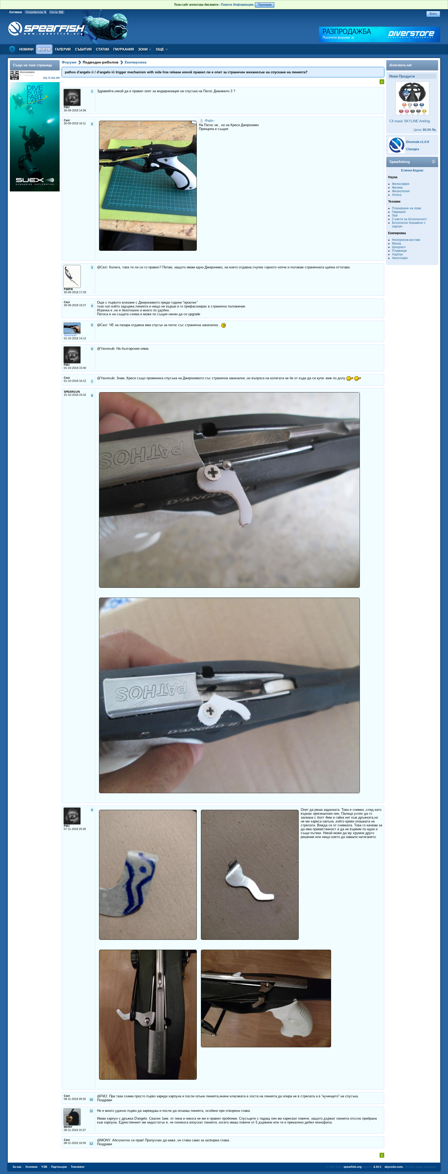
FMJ (66, 107)
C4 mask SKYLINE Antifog (409, 121)
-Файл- (209, 121)
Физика (397, 187)
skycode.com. (393, 1166)
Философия (400, 184)
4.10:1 (377, 1166)
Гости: (56, 12)
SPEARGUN (72, 391)
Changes (412, 149)
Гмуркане (399, 212)
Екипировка (135, 62)
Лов (394, 215)
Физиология (401, 191)
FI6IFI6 (68, 289)
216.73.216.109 (51, 78)
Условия (31, 1166)
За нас (17, 1166)
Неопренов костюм (406, 240)
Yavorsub (70, 335)
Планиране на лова (406, 208)
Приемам (264, 4)
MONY (68, 1126)
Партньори (59, 1166)
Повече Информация (237, 4)
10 (91, 1099)
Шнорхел (398, 247)
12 (91, 1143)
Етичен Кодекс (412, 170)
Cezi (67, 120)
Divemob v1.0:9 (417, 142)
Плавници (399, 251)
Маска (396, 243)
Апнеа (396, 195)
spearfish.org (353, 1166)
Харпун (397, 254)
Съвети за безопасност (409, 219)
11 (91, 1111)
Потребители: (36, 12)
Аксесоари (400, 258)
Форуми (69, 62)
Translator (78, 1166)
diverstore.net (400, 65)
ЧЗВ (44, 1166)
